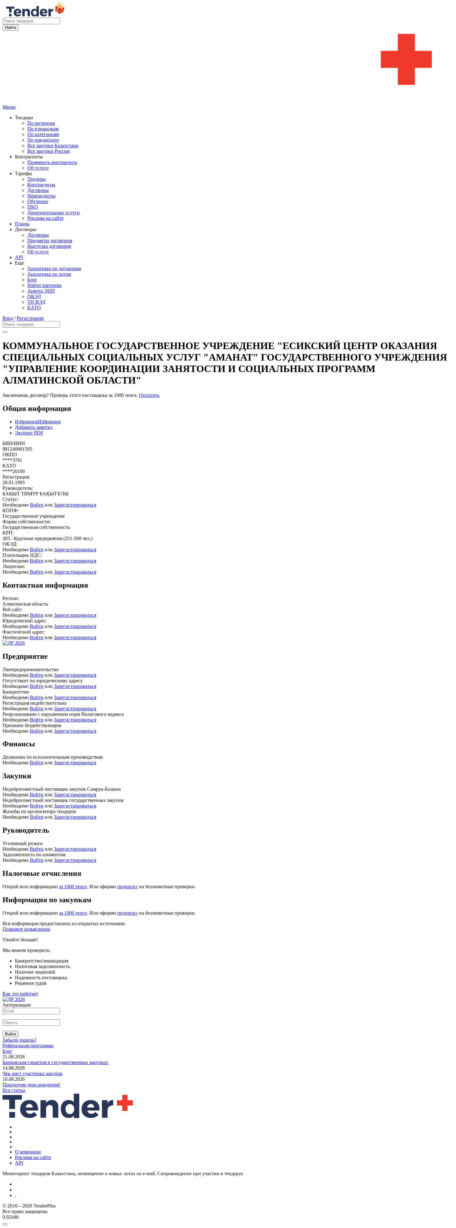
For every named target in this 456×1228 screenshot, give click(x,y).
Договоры (38, 190)
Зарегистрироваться (75, 504)
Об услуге (38, 168)
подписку (127, 886)
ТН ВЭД (36, 302)
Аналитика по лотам (49, 274)
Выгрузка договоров (49, 246)
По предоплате (43, 140)
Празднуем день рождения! (31, 1084)
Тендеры (36, 179)
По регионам (41, 123)
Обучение (37, 201)
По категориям (43, 134)
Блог (32, 279)
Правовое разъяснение (26, 929)
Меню (9, 107)
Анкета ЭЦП (41, 290)
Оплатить (149, 395)
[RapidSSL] (234, 1195)
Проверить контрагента (52, 162)
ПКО (32, 207)
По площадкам (43, 128)
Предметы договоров (49, 240)
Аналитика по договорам (54, 268)
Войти (36, 504)
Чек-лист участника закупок (32, 1073)
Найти (10, 27)
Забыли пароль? (19, 1040)
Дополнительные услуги (53, 212)
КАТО (34, 307)
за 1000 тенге (73, 886)
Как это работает (20, 993)
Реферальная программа (27, 1045)
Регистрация (30, 318)
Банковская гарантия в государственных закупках (55, 1062)
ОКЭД (34, 296)
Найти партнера (44, 285)
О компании (28, 1151)
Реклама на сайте (45, 218)
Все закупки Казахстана (52, 145)
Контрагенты (41, 184)
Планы (22, 223)
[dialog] (228, 1223)
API (19, 257)
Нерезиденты (41, 195)
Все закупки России (48, 151)
